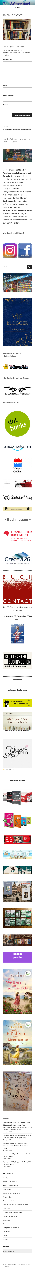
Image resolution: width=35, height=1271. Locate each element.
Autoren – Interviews (10, 1182)
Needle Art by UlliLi (9, 769)
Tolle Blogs (6, 1231)
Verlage (5, 1239)
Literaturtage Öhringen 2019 (12, 1212)
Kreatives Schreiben (9, 1201)
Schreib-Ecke (7, 1224)
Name (5, 85)
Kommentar (7, 59)
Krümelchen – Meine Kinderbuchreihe (15, 1205)
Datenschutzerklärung (9, 1264)
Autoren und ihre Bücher (11, 1185)
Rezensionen (7, 1220)
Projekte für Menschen (10, 1216)
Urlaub (5, 1235)
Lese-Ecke (6, 1208)
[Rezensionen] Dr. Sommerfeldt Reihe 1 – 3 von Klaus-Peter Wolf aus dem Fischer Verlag (17, 1146)
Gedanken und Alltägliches (11, 1193)
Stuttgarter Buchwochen (11, 1228)
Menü (18, 7)
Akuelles (6, 1178)
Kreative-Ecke (7, 1197)
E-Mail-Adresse (8, 95)
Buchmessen (7, 1189)
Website (5, 105)
